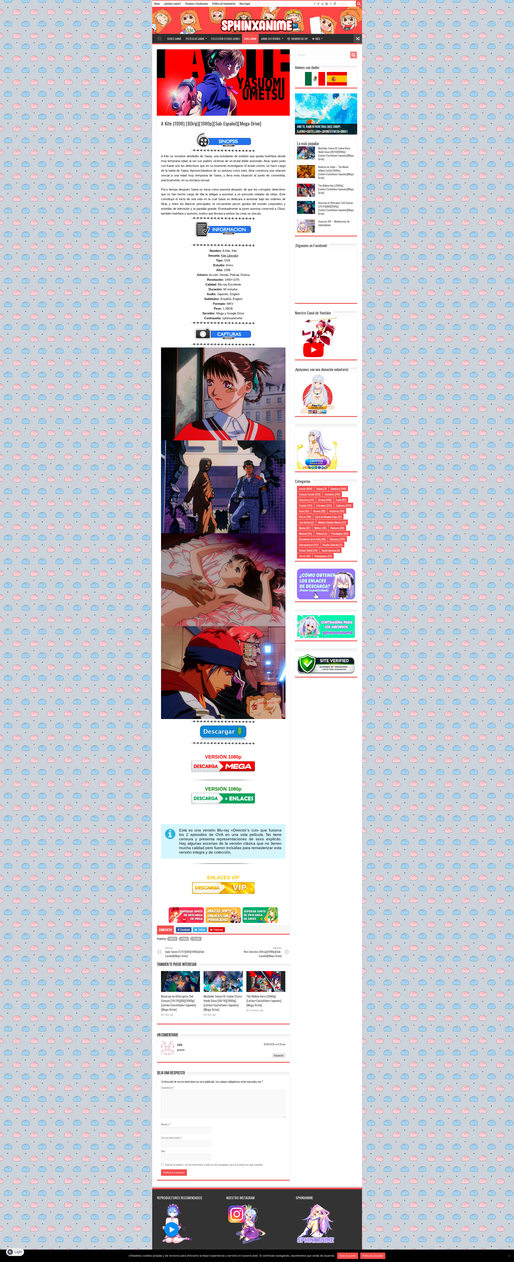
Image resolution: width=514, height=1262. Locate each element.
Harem (319, 511)
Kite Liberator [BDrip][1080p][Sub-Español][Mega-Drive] (262, 952)
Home (157, 3)
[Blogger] (326, 3)
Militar (320, 528)
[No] (509, 1256)
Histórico (336, 511)
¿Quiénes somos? (172, 3)
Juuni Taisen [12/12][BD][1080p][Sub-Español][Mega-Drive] (185, 952)
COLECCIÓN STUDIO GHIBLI (225, 38)
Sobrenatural (308, 545)
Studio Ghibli (308, 550)
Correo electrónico (171, 1138)
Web (163, 1151)
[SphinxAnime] (257, 20)
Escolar (305, 505)
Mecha (304, 528)
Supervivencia (331, 550)
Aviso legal (245, 3)
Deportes (306, 500)
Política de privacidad (373, 1255)
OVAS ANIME (250, 38)
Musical (305, 533)
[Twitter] (318, 3)
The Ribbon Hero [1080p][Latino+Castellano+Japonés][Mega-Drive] (263, 1000)
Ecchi (341, 500)
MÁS (317, 38)
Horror (305, 517)
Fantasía (343, 505)
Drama (184, 938)
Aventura (338, 488)
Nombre (166, 1124)
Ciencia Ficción (309, 494)
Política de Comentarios (224, 3)
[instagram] (330, 3)
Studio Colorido (332, 545)
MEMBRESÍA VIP (299, 38)
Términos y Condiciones (196, 3)
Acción (173, 938)
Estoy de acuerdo (348, 1255)
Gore (304, 511)
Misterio (337, 528)
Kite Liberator (229, 255)
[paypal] (335, 3)
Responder (279, 1055)
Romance (337, 539)
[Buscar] (359, 4)
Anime (321, 488)
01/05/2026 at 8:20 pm (275, 1044)
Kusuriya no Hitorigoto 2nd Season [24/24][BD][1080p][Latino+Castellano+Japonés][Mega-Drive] (178, 1003)
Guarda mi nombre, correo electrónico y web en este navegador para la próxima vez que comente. (214, 1165)
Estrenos (324, 505)
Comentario (167, 1088)
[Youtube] (322, 3)
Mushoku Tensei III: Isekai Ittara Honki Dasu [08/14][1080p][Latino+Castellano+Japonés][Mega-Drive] (223, 1003)
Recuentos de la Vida (312, 539)
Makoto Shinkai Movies (332, 522)
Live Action (306, 522)
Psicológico (339, 533)
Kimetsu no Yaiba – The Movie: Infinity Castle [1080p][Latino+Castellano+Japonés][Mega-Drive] (336, 172)
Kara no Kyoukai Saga (328, 517)
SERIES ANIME (174, 38)
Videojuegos (323, 556)
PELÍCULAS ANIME (195, 38)
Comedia (332, 494)
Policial (196, 938)
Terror (304, 556)
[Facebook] (314, 3)
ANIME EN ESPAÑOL (271, 38)
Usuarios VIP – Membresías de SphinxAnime (334, 223)
